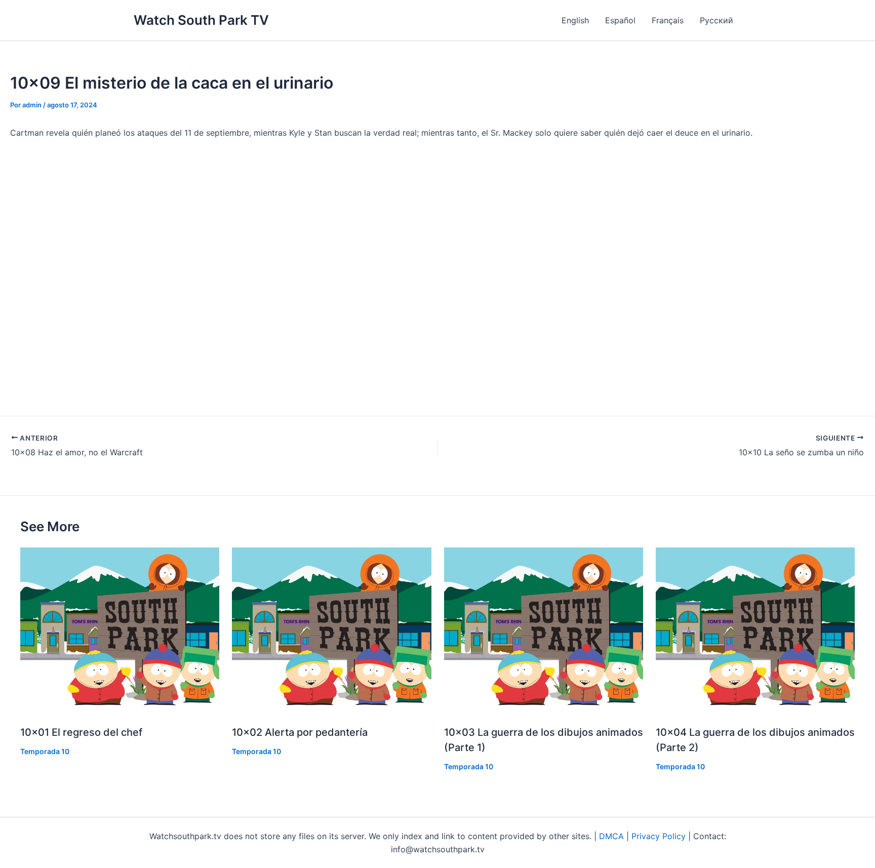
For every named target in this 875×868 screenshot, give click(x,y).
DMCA (611, 836)
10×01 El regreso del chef (81, 732)
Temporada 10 (44, 751)
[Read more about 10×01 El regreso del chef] (119, 631)
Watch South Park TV (201, 20)
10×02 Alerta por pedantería (300, 732)
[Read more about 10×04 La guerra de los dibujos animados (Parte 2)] (755, 631)
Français (668, 20)
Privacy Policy (658, 836)
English (575, 20)
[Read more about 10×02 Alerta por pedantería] (331, 631)
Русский (716, 20)
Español (620, 20)
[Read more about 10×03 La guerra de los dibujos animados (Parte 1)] (543, 631)
